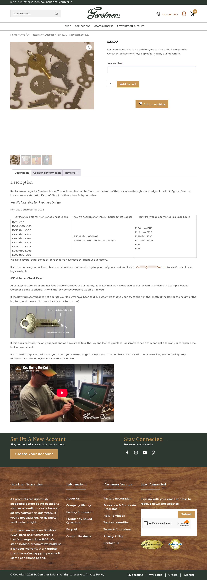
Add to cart (128, 84)
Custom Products (78, 536)
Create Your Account (34, 454)
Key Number (121, 63)
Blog (13, 2)
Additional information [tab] (47, 172)
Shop (68, 26)
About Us (73, 498)
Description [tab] (22, 172)
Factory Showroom (79, 512)
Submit (186, 514)
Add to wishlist (154, 104)
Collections (82, 26)
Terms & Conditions (117, 529)
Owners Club (25, 2)
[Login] (182, 14)
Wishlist (188, 574)
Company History (78, 505)
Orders (172, 574)
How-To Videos (114, 515)
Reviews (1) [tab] (71, 172)
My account (135, 574)
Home (13, 34)
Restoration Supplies (130, 26)
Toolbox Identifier (46, 2)
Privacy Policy (113, 536)
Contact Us (65, 2)
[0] (192, 14)
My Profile (155, 574)
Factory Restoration (117, 498)
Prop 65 (71, 529)
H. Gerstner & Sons (46, 574)
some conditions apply (27, 557)
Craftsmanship (103, 26)
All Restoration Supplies (40, 34)
